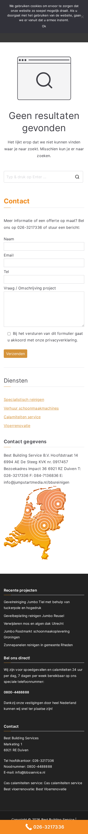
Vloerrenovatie (17, 425)
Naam (9, 239)
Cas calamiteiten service (63, 783)
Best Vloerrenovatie (51, 789)
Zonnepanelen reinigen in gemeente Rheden (38, 645)
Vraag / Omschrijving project (30, 288)
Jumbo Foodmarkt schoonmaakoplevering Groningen (37, 634)
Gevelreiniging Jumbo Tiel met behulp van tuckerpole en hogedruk (37, 605)
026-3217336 (29, 227)
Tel (6, 271)
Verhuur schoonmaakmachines (31, 408)
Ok (44, 26)
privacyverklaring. (61, 340)
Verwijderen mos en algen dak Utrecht (34, 623)
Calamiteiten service (22, 417)
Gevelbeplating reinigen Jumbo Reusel (34, 616)
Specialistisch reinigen (24, 399)
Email (9, 255)
